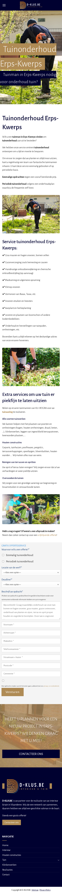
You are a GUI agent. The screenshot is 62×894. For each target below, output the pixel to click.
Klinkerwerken (9, 865)
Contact (5, 874)
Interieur (6, 850)
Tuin (4, 860)
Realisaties (7, 870)
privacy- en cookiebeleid (51, 686)
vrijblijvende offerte (47, 535)
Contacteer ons (12, 822)
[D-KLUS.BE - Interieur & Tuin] (31, 5)
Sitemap (35, 890)
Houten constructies (11, 855)
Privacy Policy (45, 890)
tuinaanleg (7, 412)
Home (5, 845)
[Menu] (4, 5)
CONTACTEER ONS (31, 754)
